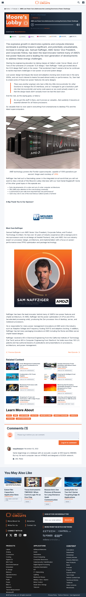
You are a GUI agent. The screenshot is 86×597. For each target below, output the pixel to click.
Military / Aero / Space (41, 579)
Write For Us (13, 525)
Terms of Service (63, 595)
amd (15, 415)
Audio (35, 552)
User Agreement (75, 595)
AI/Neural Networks (40, 549)
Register (68, 520)
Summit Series (71, 572)
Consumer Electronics (41, 559)
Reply (21, 459)
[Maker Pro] (58, 535)
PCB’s (8, 579)
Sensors (8, 587)
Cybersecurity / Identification (43, 562)
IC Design (9, 569)
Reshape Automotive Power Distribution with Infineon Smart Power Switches (66, 365)
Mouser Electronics (20, 31)
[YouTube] (24, 535)
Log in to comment (69, 443)
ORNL (56, 174)
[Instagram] (20, 535)
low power (24, 415)
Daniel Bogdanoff (47, 28)
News (27, 501)
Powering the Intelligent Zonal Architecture (66, 375)
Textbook (69, 582)
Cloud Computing (39, 557)
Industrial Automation (40, 567)
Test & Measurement (13, 590)
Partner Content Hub (66, 404)
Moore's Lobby (46, 415)
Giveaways (70, 555)
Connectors (10, 554)
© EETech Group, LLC (12, 595)
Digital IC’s (9, 559)
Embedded (9, 567)
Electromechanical (12, 564)
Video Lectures (71, 585)
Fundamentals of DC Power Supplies (28, 375)
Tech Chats (70, 575)
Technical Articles (72, 580)
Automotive (37, 554)
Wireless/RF (10, 592)
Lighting (36, 574)
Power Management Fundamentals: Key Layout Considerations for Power (30, 365)
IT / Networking (39, 572)
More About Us (14, 521)
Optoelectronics (11, 574)
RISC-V (8, 584)
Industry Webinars (27, 370)
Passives (9, 577)
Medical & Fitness (39, 577)
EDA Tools (9, 562)
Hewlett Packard (61, 415)
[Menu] (3, 2)
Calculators (70, 550)
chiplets (74, 415)
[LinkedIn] (15, 535)
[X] (11, 535)
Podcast (69, 567)
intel (9, 415)
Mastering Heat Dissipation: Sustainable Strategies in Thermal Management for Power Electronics (67, 387)
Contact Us (31, 525)
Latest (8, 549)
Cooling (8, 557)
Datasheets (70, 552)
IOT (35, 569)
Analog (8, 552)
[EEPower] (48, 536)
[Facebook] (6, 535)
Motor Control (38, 582)
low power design (23, 418)
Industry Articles (71, 557)
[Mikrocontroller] (51, 539)
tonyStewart (18, 449)
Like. (17, 459)
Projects (69, 570)
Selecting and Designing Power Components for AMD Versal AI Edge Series (66, 398)
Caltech (34, 415)
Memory (8, 572)
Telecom (36, 587)
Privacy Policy (52, 595)
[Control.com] (64, 531)
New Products (71, 562)
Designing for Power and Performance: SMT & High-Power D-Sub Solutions (30, 398)
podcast (10, 418)
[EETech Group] (49, 531)
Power (8, 582)
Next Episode (73, 352)
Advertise (31, 521)
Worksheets (70, 587)
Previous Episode (14, 352)
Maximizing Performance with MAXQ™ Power (28, 385)
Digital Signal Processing (42, 564)
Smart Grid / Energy (40, 584)
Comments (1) (17, 428)
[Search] (79, 2)
